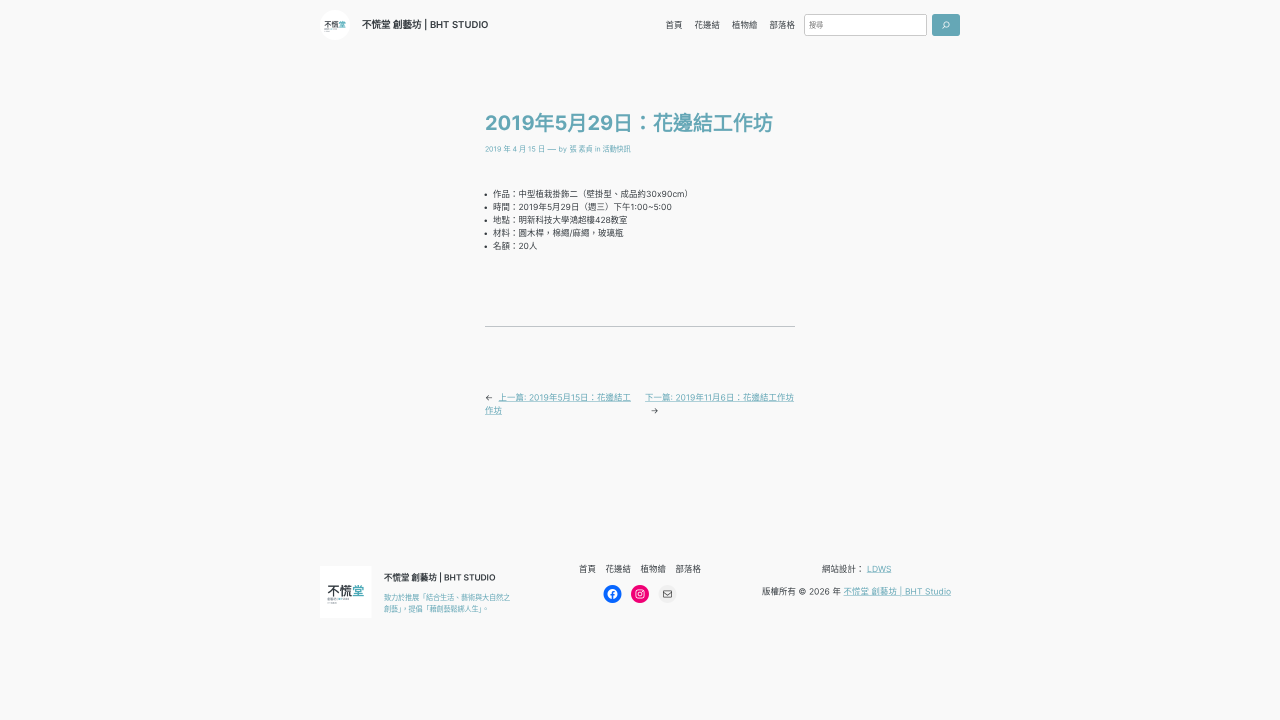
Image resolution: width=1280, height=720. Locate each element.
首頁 (674, 25)
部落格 (782, 25)
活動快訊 (616, 148)
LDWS (879, 569)
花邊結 (707, 25)
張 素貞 (581, 148)
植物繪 (745, 25)
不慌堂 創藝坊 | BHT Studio (897, 591)
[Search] (946, 25)
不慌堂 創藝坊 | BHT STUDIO (425, 24)
